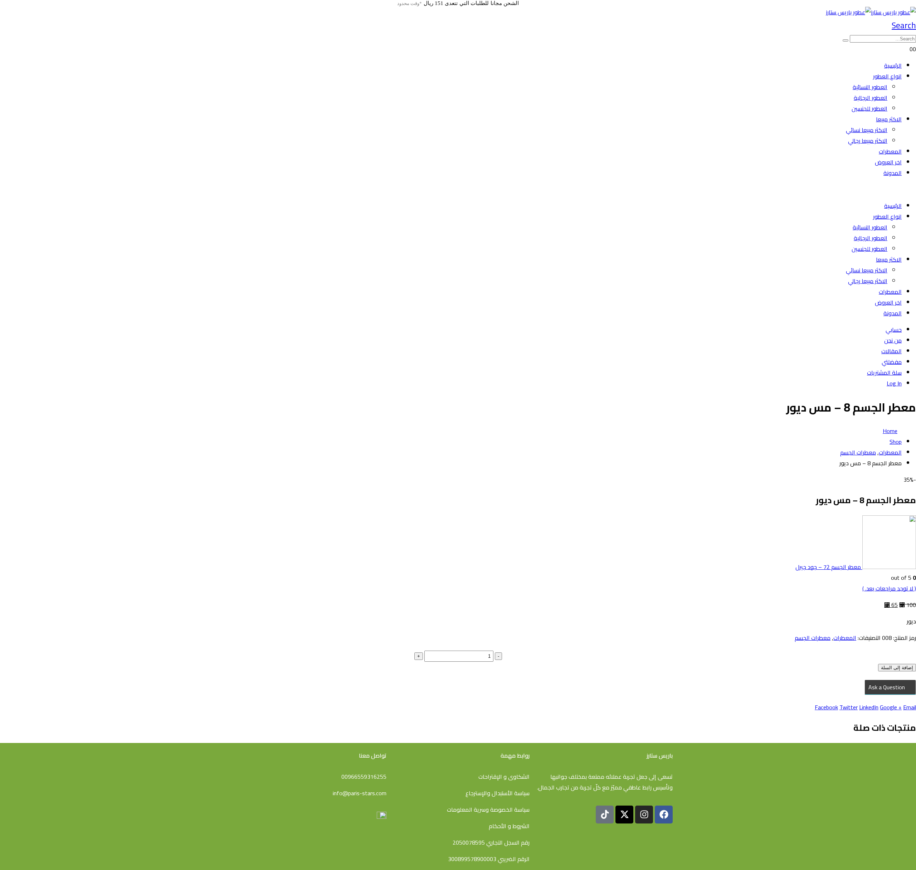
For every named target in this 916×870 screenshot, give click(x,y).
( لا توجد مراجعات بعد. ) (889, 588)
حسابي (894, 329)
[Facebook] (664, 814)
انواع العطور (887, 76)
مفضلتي (892, 361)
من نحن (893, 340)
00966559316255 (363, 776)
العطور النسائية (870, 87)
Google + (891, 707)
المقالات (891, 351)
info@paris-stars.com (359, 793)
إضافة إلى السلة (897, 667)
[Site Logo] (871, 12)
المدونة (892, 172)
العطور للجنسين (869, 108)
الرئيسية (893, 65)
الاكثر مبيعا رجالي (867, 140)
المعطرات (890, 151)
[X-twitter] (624, 814)
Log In (894, 383)
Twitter (848, 707)
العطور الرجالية (870, 97)
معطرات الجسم (812, 637)
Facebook (826, 707)
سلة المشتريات (884, 372)
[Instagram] (644, 814)
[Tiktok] (605, 814)
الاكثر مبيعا (889, 119)
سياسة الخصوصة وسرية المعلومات (488, 809)
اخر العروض (888, 162)
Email (909, 707)
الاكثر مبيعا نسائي (866, 130)
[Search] (845, 40)
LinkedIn (868, 707)
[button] (904, 25)
